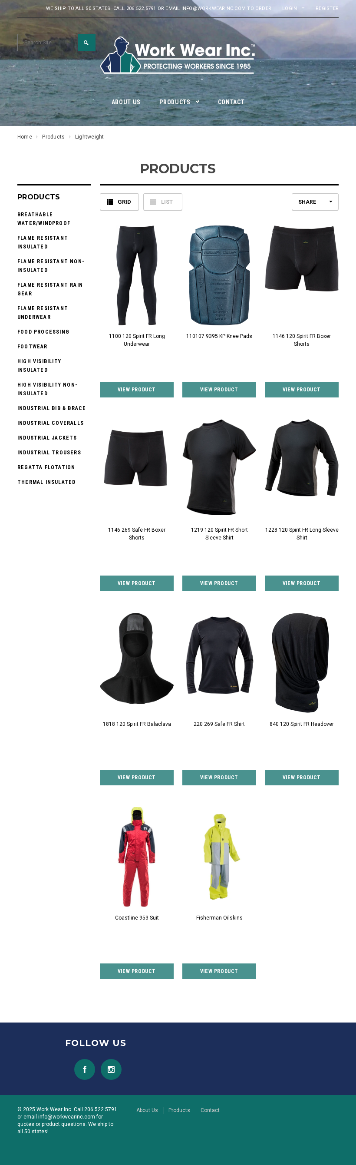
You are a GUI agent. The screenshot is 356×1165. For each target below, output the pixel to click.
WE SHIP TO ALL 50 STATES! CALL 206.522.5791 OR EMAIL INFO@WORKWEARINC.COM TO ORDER (158, 8)
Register (327, 8)
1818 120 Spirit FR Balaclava (137, 724)
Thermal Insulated (46, 482)
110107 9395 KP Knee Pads (219, 336)
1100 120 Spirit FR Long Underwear (137, 340)
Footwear (32, 347)
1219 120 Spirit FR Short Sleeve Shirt (219, 534)
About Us (147, 1110)
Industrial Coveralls (50, 423)
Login (289, 8)
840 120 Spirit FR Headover (302, 724)
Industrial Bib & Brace (51, 408)
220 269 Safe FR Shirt (219, 724)
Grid (124, 202)
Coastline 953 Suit (137, 918)
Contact (210, 1110)
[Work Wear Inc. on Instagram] (109, 1069)
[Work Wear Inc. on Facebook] (82, 1069)
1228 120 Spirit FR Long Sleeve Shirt (302, 534)
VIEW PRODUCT (137, 390)
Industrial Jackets (47, 438)
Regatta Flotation (46, 467)
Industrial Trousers (49, 453)
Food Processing (43, 332)
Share (307, 202)
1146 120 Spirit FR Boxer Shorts (302, 340)
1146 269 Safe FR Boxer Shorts (136, 534)
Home (24, 137)
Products (53, 137)
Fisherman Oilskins (219, 918)
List (167, 202)
